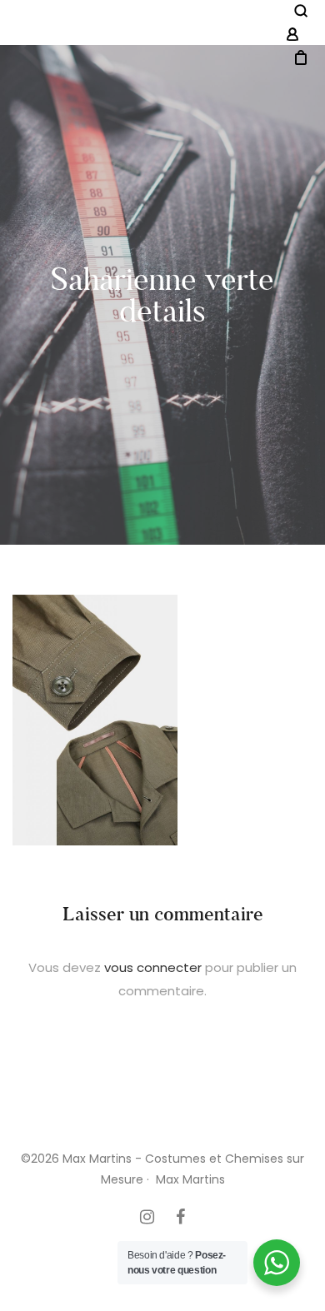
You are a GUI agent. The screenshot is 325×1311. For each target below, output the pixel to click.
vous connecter (153, 967)
